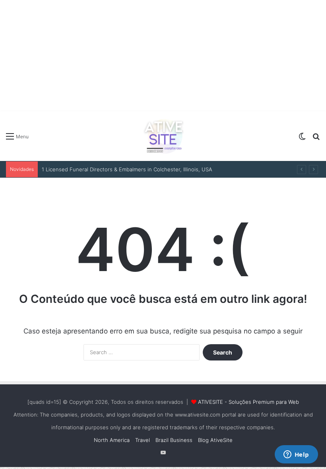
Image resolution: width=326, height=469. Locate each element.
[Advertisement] (163, 55)
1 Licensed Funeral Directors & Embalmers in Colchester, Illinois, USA (127, 169)
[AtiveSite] (163, 136)
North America (112, 440)
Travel (142, 440)
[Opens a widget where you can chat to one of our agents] (296, 455)
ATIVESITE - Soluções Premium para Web (248, 402)
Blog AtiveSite (215, 440)
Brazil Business (173, 440)
